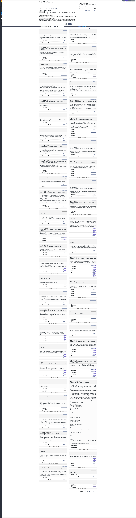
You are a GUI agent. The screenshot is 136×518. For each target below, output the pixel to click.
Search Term (43, 23)
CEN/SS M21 (88, 308)
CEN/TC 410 (58, 173)
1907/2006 (55, 411)
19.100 (55, 60)
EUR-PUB (58, 411)
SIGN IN (130, 0)
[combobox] (52, 26)
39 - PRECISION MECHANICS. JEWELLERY (51, 8)
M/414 (61, 411)
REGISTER (133, 0)
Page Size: (81, 28)
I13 (59, 60)
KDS (63, 411)
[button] (79, 26)
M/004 (88, 214)
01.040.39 (52, 173)
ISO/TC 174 (58, 256)
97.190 (85, 449)
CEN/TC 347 (88, 62)
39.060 (58, 60)
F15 (87, 449)
